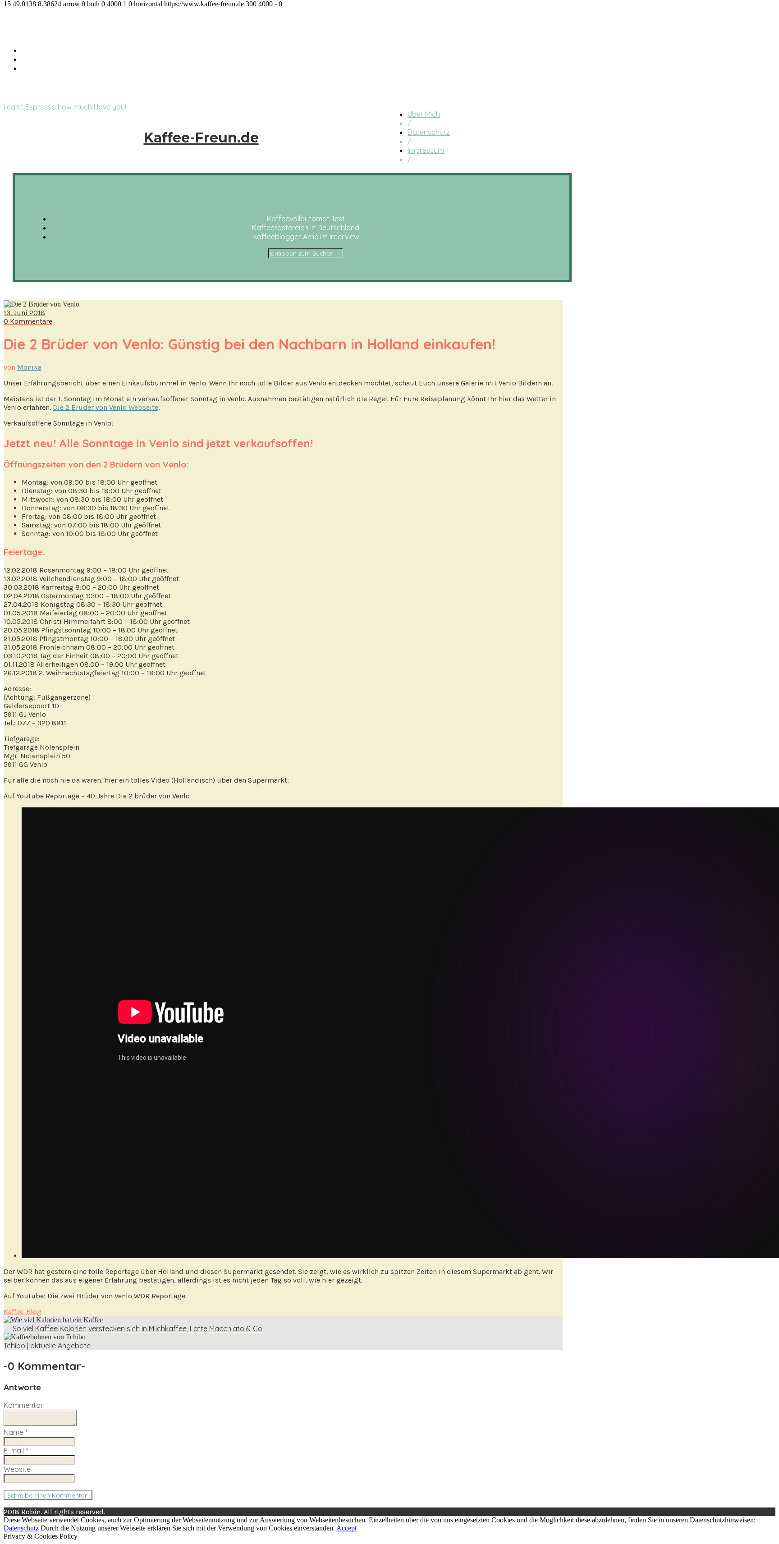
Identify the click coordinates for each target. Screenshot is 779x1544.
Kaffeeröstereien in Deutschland (75, 59)
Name (15, 1432)
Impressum (426, 150)
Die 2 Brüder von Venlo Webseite (105, 407)
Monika (29, 367)
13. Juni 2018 (24, 312)
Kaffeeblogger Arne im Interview (75, 68)
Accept (346, 1528)
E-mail (16, 1450)
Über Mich (424, 114)
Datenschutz (429, 132)
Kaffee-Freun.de (52, 22)
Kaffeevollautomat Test (61, 50)
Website (17, 1469)
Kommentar (23, 1405)
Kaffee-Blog (22, 1311)
